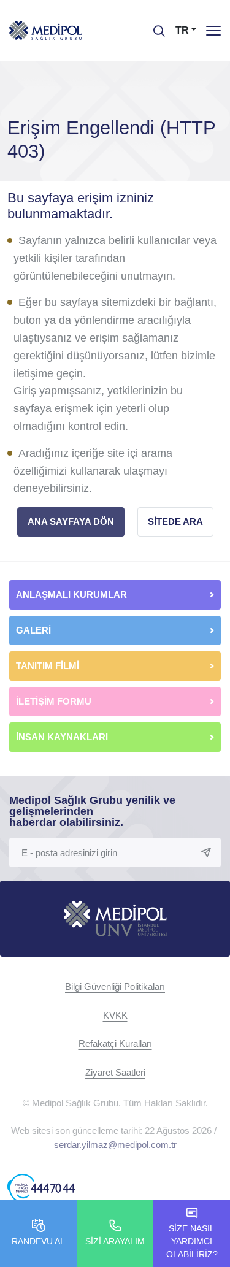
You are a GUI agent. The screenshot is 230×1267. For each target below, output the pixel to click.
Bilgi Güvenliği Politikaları (115, 986)
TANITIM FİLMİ (47, 665)
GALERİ (33, 630)
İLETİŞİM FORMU (53, 701)
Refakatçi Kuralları (115, 1043)
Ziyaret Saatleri (115, 1072)
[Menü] (213, 30)
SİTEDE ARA (175, 521)
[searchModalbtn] (154, 26)
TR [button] (182, 30)
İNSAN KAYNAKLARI (63, 737)
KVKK (115, 1015)
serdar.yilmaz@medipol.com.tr (115, 1144)
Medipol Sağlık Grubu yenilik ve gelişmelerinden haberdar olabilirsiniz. (92, 811)
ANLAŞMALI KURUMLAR (71, 594)
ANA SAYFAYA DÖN (71, 521)
